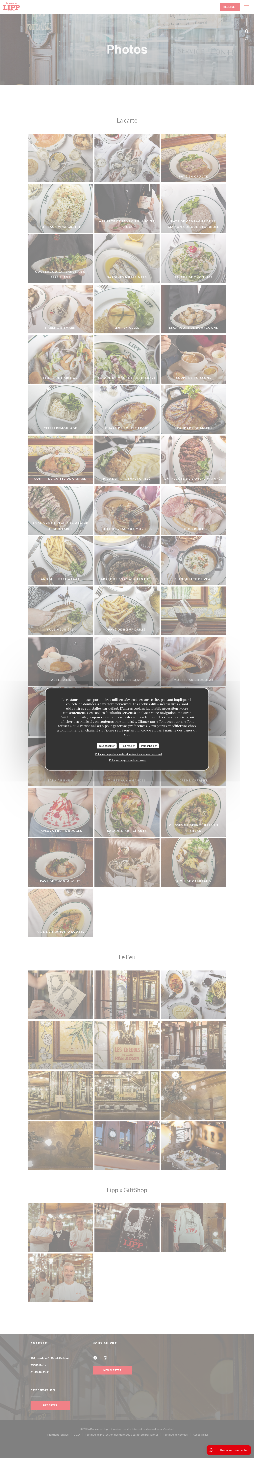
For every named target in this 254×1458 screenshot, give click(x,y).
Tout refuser (128, 745)
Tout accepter (106, 745)
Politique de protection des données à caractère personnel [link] (128, 754)
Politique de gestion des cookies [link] (127, 760)
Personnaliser (149, 745)
